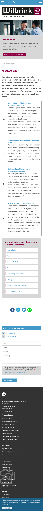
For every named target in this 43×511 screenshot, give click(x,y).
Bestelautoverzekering (9, 421)
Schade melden (7, 482)
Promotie (10, 256)
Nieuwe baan (11, 250)
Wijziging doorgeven (9, 486)
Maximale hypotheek (9, 455)
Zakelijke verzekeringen (9, 439)
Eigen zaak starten (13, 262)
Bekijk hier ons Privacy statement (15, 373)
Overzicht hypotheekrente (10, 452)
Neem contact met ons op (13, 55)
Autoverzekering (7, 418)
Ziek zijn (9, 268)
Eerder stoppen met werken (16, 286)
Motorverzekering (8, 424)
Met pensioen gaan (13, 291)
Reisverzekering (7, 433)
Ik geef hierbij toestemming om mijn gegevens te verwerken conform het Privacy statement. (21, 369)
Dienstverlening (7, 464)
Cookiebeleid (6, 495)
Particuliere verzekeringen (10, 436)
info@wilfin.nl (11, 336)
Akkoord (7, 508)
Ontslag (9, 280)
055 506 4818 (11, 333)
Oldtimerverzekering (8, 427)
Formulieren (6, 467)
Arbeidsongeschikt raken (15, 274)
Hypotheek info (7, 449)
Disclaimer (5, 498)
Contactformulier (7, 479)
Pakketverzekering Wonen (10, 430)
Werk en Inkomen (9, 64)
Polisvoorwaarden (8, 470)
